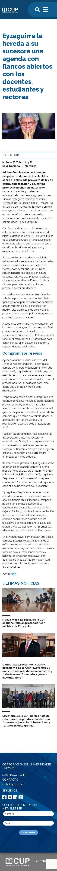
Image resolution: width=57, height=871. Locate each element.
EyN (14, 573)
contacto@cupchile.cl (13, 784)
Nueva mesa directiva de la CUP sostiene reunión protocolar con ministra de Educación (23, 623)
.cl (43, 861)
